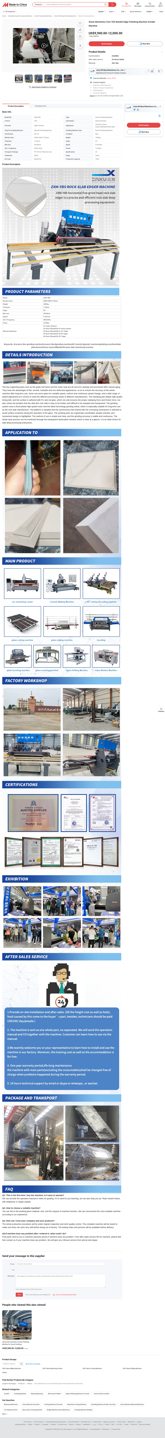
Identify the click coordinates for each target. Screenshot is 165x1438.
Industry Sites (97, 1422)
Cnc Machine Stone (10, 1410)
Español (37, 1424)
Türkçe (126, 1424)
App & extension (135, 11)
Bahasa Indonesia (144, 1424)
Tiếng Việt (134, 1424)
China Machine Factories (31, 1404)
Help (122, 11)
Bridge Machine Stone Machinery (58, 1410)
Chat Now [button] (146, 44)
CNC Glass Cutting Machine (92, 1368)
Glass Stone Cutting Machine (32, 1410)
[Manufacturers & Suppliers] (14, 4)
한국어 (101, 1424)
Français (53, 1424)
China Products (38, 1422)
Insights (139, 1422)
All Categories (10, 11)
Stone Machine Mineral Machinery (132, 1404)
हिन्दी (112, 1424)
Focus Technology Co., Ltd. (68, 1429)
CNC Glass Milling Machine (11, 1368)
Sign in (160, 6)
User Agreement (95, 1429)
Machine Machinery (11, 1404)
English (30, 1424)
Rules (161, 11)
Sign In (92, 96)
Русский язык (62, 1424)
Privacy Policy (116, 1429)
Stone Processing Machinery (43, 16)
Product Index (121, 1422)
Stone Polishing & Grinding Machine (65, 16)
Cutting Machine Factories (53, 1404)
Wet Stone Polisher (54, 1394)
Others (4, 1372)
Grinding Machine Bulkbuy (83, 1410)
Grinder (6, 1394)
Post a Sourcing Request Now (64, 1295)
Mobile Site (131, 1422)
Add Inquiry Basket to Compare (44, 87)
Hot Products (27, 1422)
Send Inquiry (107, 44)
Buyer (111, 11)
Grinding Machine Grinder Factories (103, 1404)
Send (19, 1295)
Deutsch (78, 1424)
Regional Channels (109, 1422)
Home (4, 16)
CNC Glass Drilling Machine (132, 1368)
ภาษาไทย (119, 1424)
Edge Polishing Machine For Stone (77, 1394)
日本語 (107, 1424)
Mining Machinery (37, 1394)
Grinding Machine (20, 1394)
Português (45, 1424)
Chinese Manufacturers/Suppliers (56, 1422)
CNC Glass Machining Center (52, 1368)
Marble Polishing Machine (86, 16)
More (4, 1414)
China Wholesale (73, 1422)
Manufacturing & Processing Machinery (20, 16)
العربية (94, 1424)
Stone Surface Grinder (101, 1394)
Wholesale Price (85, 1422)
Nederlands (86, 1424)
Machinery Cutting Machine (76, 1404)
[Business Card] (159, 115)
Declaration (105, 1429)
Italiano (71, 1424)
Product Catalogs (34, 1364)
